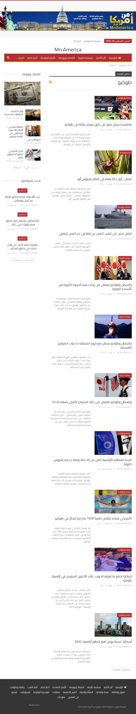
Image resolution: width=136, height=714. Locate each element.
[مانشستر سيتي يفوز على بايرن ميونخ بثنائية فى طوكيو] (113, 108)
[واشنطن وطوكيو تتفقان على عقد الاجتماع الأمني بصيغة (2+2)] (113, 385)
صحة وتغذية (125, 152)
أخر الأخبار (101, 57)
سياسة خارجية (85, 57)
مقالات (56, 692)
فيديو (14, 692)
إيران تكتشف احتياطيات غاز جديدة (13, 113)
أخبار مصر (32, 57)
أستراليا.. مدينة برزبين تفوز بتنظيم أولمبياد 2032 (103, 641)
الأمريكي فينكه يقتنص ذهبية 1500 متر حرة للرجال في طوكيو (93, 518)
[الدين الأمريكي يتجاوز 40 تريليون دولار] (33, 155)
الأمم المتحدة (48, 57)
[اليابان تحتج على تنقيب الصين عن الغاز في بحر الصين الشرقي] (113, 217)
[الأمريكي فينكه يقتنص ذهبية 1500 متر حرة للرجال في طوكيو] (113, 501)
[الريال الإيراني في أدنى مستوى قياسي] (22, 94)
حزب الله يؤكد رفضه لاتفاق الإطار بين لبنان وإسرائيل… (22, 198)
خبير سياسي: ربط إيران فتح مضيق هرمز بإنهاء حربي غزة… (22, 222)
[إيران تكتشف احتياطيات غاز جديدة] (33, 115)
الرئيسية (113, 57)
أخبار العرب (33, 687)
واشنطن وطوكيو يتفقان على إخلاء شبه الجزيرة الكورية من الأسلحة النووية (95, 287)
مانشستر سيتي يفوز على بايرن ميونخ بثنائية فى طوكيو (98, 124)
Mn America (68, 49)
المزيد (21, 57)
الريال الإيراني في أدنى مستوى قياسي (22, 88)
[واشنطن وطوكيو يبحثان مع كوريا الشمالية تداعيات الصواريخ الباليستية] (113, 326)
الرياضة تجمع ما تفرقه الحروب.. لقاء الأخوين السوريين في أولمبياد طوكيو (91, 578)
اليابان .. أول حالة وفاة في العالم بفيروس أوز (105, 179)
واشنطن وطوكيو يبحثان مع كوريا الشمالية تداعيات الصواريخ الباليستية (95, 345)
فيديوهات (25, 692)
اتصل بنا (77, 41)
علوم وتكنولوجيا (41, 692)
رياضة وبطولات (124, 98)
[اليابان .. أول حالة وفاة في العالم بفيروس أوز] (113, 162)
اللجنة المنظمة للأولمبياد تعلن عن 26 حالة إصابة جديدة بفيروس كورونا (92, 462)
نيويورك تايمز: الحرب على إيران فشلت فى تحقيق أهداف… (22, 246)
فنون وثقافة (118, 692)
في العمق (73, 697)
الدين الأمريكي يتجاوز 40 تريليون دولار (15, 154)
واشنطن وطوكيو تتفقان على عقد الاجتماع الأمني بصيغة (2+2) (92, 402)
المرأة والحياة (86, 692)
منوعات (61, 697)
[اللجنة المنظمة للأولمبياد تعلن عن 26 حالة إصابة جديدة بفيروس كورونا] (113, 443)
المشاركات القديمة (122, 670)
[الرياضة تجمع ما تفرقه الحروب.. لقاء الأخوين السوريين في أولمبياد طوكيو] (113, 559)
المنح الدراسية (70, 692)
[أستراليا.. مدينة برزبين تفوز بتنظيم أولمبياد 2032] (113, 625)
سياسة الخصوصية (92, 41)
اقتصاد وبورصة (67, 57)
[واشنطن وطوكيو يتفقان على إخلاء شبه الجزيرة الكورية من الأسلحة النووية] (113, 268)
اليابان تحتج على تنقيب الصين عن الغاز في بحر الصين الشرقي (95, 233)
